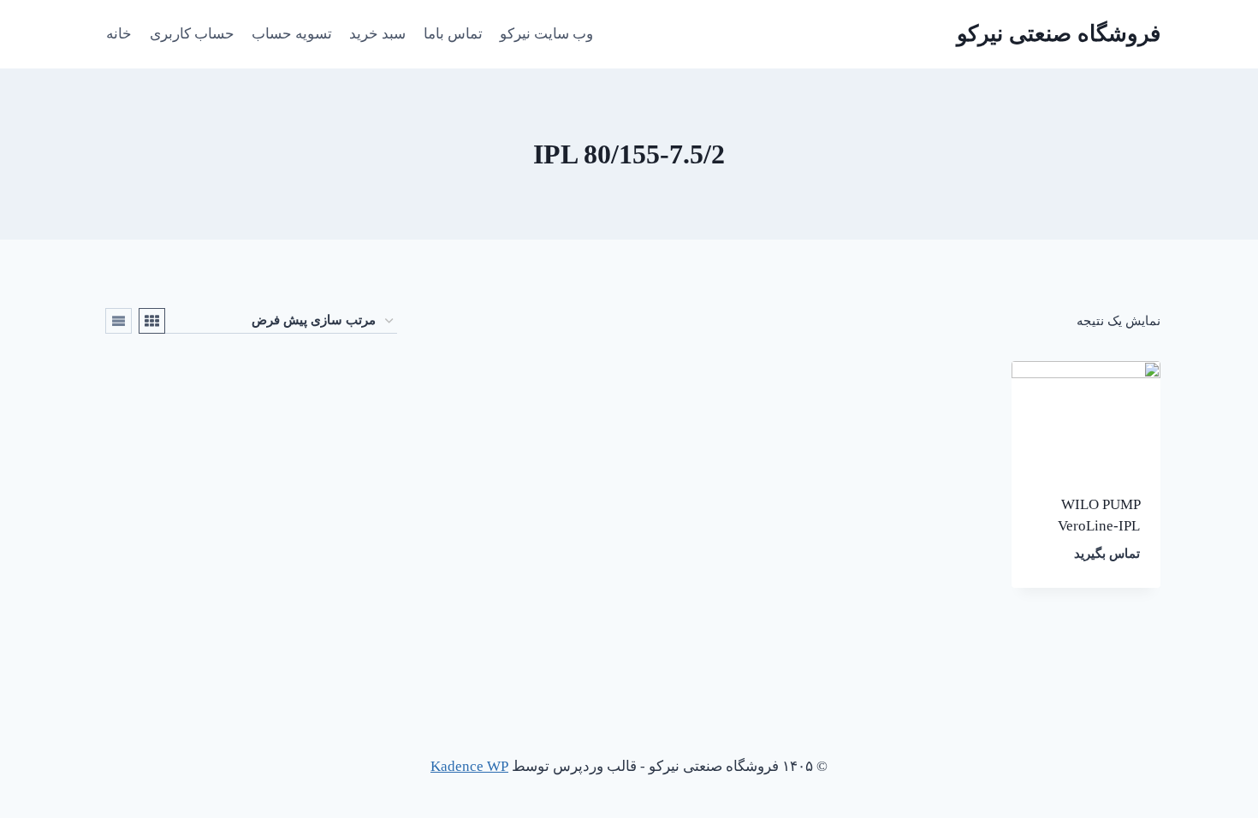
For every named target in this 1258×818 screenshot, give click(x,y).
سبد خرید (377, 34)
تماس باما (453, 34)
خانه (119, 34)
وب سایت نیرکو (546, 34)
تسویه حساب (292, 34)
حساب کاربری (192, 34)
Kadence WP (469, 766)
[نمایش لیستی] (118, 321)
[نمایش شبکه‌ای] (152, 321)
